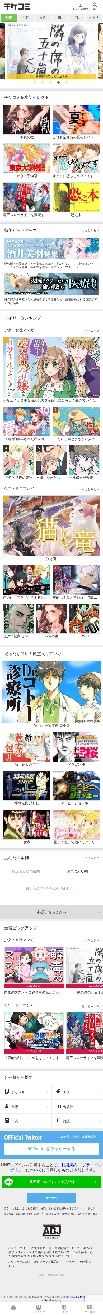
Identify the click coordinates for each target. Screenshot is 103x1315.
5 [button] (67, 83)
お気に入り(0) (77, 871)
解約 (95, 1213)
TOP (8, 18)
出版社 (68, 1107)
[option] (51, 51)
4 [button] (59, 83)
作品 (14, 1121)
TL (77, 18)
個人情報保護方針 (14, 1213)
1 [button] (35, 83)
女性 (43, 18)
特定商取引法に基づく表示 (43, 1213)
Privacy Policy (78, 1296)
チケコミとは (12, 1208)
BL (60, 18)
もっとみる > (90, 230)
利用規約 (69, 1165)
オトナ (94, 18)
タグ (66, 1092)
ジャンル (18, 1092)
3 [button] (51, 83)
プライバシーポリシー (85, 1208)
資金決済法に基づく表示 (76, 1213)
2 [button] (43, 83)
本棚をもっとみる (51, 912)
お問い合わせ (48, 1208)
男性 (25, 18)
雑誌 (66, 1121)
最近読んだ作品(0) (26, 871)
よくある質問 (30, 1208)
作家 (14, 1107)
